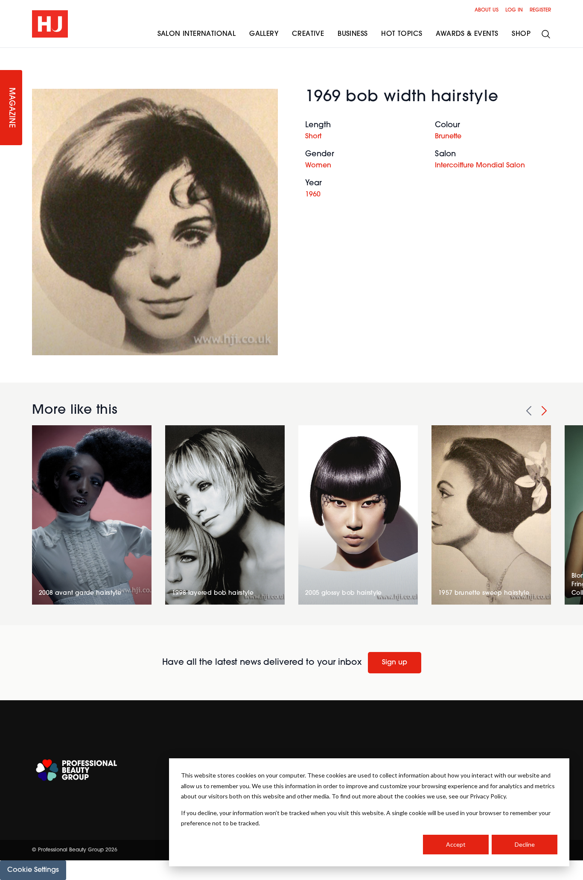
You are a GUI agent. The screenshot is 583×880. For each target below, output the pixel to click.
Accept (456, 844)
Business (352, 34)
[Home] (50, 24)
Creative (308, 34)
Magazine (11, 108)
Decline (525, 844)
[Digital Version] (7, 53)
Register (540, 10)
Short (313, 136)
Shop (521, 34)
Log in (514, 10)
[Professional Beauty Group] (76, 770)
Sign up (394, 662)
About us (486, 10)
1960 (313, 194)
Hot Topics (401, 34)
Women (318, 165)
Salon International (196, 34)
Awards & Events (467, 34)
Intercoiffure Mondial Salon (480, 165)
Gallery (263, 34)
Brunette (448, 136)
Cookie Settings (33, 870)
